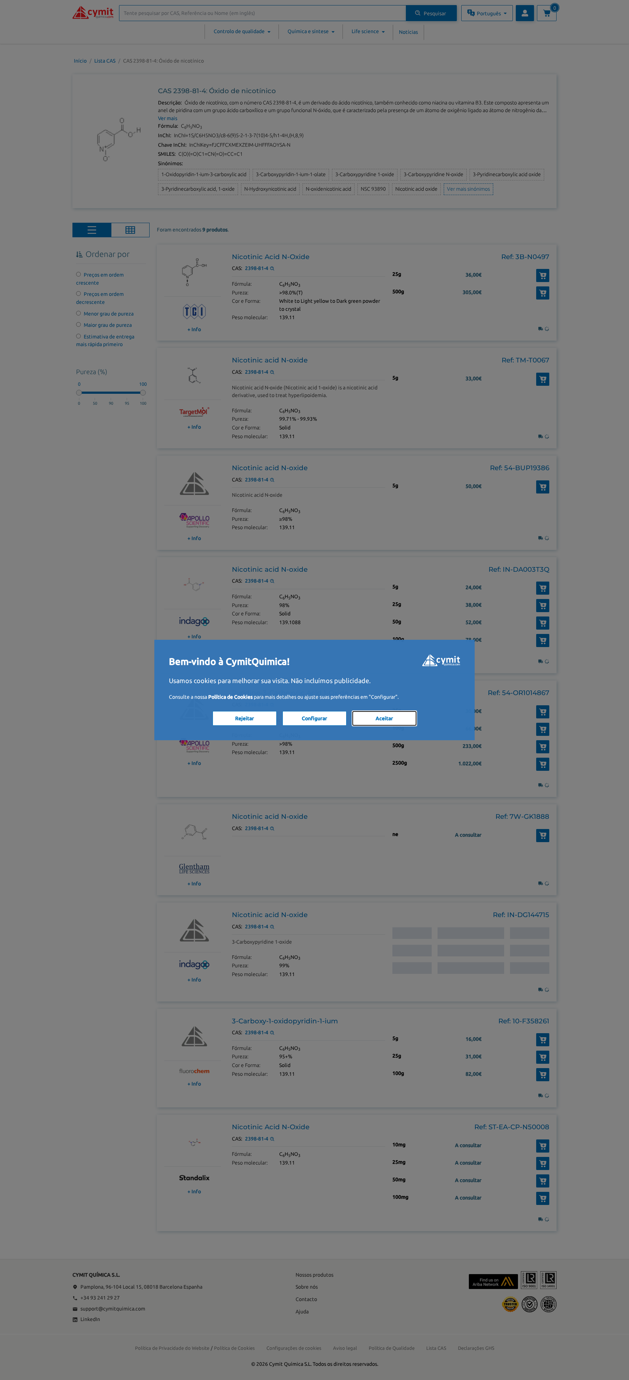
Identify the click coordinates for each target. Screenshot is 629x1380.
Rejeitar (244, 718)
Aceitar (384, 718)
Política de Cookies (230, 697)
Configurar (314, 718)
